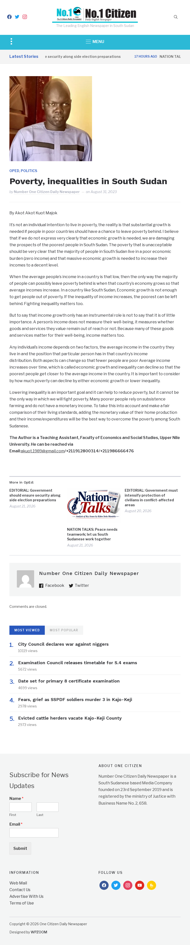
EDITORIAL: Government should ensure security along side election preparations (35, 495)
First (12, 815)
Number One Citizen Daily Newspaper (47, 192)
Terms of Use (21, 903)
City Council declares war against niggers (63, 644)
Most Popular (64, 630)
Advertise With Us (26, 896)
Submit (20, 848)
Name (16, 798)
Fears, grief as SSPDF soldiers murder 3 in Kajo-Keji (75, 699)
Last (40, 815)
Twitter (82, 585)
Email (16, 824)
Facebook (54, 585)
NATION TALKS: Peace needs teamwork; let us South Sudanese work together (92, 534)
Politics (29, 171)
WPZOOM (39, 932)
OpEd (14, 171)
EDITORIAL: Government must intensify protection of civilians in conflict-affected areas (151, 497)
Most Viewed (27, 630)
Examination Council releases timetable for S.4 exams (77, 662)
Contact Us (19, 889)
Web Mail (18, 883)
